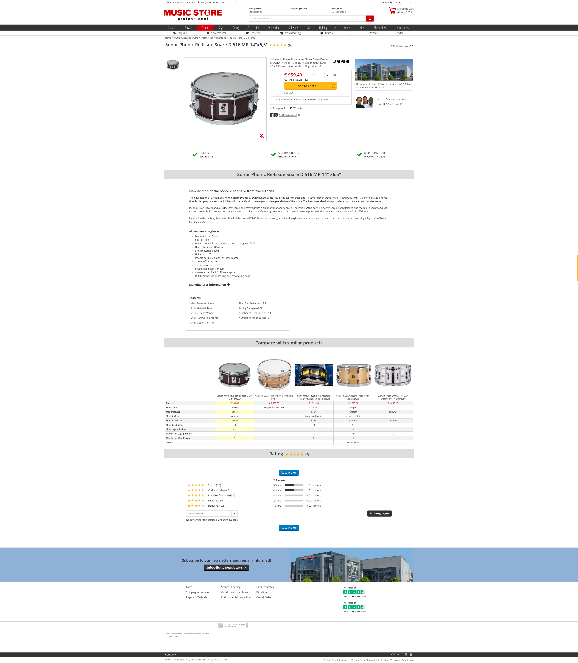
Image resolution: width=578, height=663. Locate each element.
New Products (218, 33)
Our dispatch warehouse (235, 592)
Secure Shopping (231, 587)
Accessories (402, 27)
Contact (169, 654)
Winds (346, 27)
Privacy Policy (358, 660)
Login (395, 2)
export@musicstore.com (182, 2)
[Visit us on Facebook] (402, 654)
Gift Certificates (265, 587)
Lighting (323, 27)
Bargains (182, 33)
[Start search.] (370, 19)
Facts (189, 587)
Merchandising (293, 33)
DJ (308, 27)
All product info (313, 66)
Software (293, 27)
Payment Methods (196, 597)
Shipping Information (198, 592)
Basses (188, 27)
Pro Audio (273, 27)
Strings (236, 27)
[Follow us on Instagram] (406, 654)
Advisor (374, 33)
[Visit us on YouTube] (411, 654)
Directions (262, 592)
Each (334, 74)
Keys (220, 27)
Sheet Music (380, 27)
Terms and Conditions (401, 660)
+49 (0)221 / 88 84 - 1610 (391, 104)
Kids (362, 27)
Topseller (255, 33)
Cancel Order (263, 597)
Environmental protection (236, 597)
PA (257, 27)
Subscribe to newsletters (224, 567)
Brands (329, 33)
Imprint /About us (341, 660)
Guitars (172, 27)
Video (400, 33)
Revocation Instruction (378, 660)
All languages (379, 513)
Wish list (298, 108)
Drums (205, 27)
